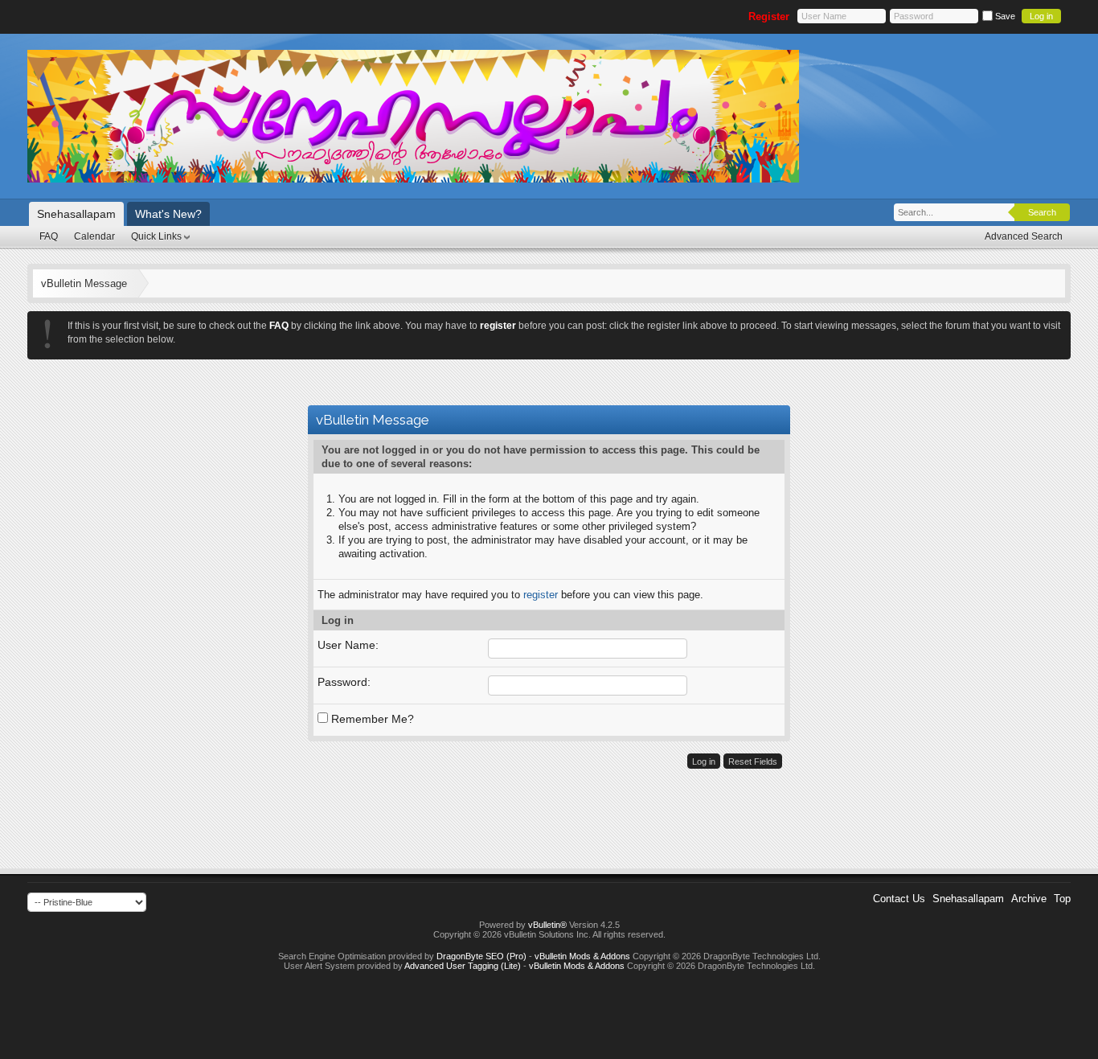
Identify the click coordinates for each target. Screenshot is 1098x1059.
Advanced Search (1024, 236)
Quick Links (156, 236)
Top (1062, 899)
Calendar (94, 236)
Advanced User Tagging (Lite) (462, 966)
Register (768, 16)
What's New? (168, 213)
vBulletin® (547, 925)
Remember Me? (371, 718)
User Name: (348, 644)
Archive (1029, 899)
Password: (344, 681)
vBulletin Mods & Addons (582, 956)
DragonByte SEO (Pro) (481, 956)
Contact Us (899, 899)
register (540, 595)
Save (1004, 16)
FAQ (48, 236)
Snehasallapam (76, 213)
